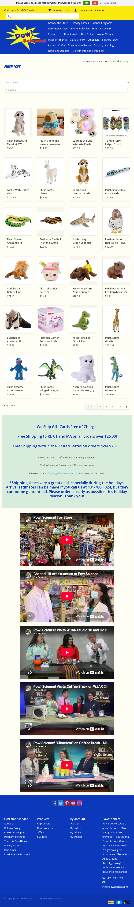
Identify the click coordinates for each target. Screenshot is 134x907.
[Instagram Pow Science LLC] (79, 803)
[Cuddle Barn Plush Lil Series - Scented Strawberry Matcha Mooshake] (51, 270)
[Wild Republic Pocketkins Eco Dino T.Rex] (83, 319)
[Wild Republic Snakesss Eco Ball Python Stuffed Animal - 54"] (51, 221)
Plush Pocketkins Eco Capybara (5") (116, 290)
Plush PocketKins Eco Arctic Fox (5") (83, 388)
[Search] (9, 16)
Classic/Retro (77, 39)
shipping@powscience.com (62, 473)
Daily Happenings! (58, 28)
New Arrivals (71, 34)
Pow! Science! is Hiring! (17, 854)
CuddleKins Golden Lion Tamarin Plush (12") (16, 290)
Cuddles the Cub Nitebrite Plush (82, 142)
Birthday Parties (80, 23)
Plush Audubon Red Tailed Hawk (115, 241)
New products (45, 828)
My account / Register (91, 10)
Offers (40, 832)
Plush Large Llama (47, 191)
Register (74, 823)
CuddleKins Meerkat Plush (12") (81, 191)
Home (86, 61)
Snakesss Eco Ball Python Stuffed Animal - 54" (50, 241)
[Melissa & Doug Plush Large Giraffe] (116, 319)
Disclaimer (10, 850)
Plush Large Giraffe (112, 339)
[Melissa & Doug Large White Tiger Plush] (18, 171)
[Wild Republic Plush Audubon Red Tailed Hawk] (116, 221)
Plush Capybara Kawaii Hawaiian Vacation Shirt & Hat (50, 142)
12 (119, 406)
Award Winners (105, 34)
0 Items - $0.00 (62, 10)
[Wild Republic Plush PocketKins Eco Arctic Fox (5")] (83, 369)
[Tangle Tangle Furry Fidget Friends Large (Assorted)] (116, 122)
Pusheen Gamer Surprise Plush (49, 339)
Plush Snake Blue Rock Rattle (115, 191)
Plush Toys (123, 61)
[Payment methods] (111, 902)
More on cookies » (109, 3)
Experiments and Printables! (88, 50)
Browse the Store (58, 23)
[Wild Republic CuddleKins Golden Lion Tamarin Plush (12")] (18, 270)
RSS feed (42, 836)
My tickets (75, 832)
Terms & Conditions (15, 841)
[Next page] (126, 406)
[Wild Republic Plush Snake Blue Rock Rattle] (116, 171)
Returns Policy (12, 828)
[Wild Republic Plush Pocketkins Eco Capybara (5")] (116, 270)
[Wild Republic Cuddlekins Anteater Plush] (18, 319)
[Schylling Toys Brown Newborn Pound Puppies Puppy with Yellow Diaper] (83, 270)
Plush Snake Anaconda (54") (16, 241)
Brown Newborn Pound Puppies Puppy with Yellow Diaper (82, 290)
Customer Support (14, 832)
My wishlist (76, 836)
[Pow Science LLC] (25, 37)
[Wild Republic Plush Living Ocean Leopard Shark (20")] (83, 221)
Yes (86, 3)
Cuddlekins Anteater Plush (16, 339)
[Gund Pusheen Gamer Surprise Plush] (51, 319)
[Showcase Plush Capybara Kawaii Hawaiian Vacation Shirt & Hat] (51, 122)
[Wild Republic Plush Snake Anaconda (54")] (18, 221)
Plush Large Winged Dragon (49, 388)
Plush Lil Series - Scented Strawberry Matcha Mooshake (49, 290)
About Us (9, 823)
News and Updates (58, 50)
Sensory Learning (104, 45)
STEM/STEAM (110, 39)
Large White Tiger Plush (18, 191)
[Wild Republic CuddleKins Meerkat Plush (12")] (83, 171)
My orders (75, 828)
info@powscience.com (115, 886)
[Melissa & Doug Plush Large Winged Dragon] (51, 369)
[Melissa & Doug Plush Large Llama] (51, 171)
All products (43, 823)
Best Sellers (87, 34)
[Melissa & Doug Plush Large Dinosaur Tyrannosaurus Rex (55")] (116, 369)
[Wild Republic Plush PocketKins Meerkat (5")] (18, 122)
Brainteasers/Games (79, 45)
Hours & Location (102, 28)
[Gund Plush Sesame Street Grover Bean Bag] (18, 369)
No (95, 3)
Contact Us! (54, 34)
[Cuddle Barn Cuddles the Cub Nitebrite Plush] (83, 122)
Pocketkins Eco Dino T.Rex (81, 339)
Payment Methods (14, 836)
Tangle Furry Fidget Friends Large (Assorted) (115, 142)
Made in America (57, 39)
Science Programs (102, 23)
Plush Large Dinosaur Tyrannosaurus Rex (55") (114, 388)
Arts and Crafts (56, 45)
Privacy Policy (12, 845)
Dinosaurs (93, 39)
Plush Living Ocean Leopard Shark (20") (81, 241)
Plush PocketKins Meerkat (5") (17, 142)
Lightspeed (57, 898)
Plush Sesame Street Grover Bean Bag (15, 388)
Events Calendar (80, 28)
